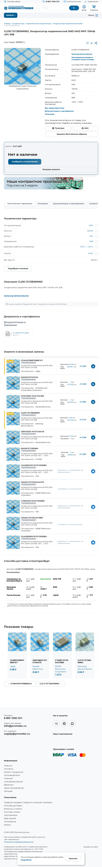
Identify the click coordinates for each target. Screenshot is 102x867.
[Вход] (84, 6)
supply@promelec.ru (17, 734)
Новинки (8, 778)
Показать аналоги (51, 170)
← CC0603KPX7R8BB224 (20, 684)
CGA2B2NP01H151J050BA (34, 538)
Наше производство (14, 788)
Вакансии (8, 785)
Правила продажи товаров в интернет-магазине (28, 803)
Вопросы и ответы (13, 809)
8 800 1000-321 (13, 718)
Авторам (8, 791)
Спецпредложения (13, 782)
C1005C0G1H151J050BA (33, 502)
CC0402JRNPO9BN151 (32, 362)
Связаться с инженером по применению (70, 471)
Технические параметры (19, 204)
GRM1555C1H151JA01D (32, 433)
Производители (12, 775)
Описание (49, 114)
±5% (91, 236)
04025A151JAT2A (29, 378)
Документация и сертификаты (59, 111)
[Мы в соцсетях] (56, 723)
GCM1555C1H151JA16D (32, 397)
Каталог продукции (13, 772)
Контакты (8, 769)
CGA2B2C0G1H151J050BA (34, 466)
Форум (7, 825)
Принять (73, 859)
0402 (90, 253)
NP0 (91, 226)
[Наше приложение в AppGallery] (63, 741)
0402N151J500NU (29, 450)
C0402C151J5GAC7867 (32, 519)
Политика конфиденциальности (18, 842)
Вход (84, 10)
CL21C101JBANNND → (51, 684)
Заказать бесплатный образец (72, 134)
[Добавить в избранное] (87, 43)
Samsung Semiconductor (81, 54)
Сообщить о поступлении (25, 162)
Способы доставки (13, 806)
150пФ (90, 231)
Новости (8, 766)
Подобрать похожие (18, 269)
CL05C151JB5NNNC (30, 414)
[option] (22, 66)
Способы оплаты (12, 812)
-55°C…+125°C (86, 247)
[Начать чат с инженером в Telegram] (93, 471)
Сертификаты (10, 815)
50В (91, 241)
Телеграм (59, 128)
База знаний (10, 818)
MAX (86, 128)
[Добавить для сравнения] (92, 43)
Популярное (10, 822)
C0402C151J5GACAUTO (32, 483)
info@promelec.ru (15, 726)
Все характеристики (54, 108)
